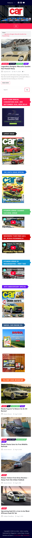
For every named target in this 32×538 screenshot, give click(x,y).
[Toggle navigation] (16, 26)
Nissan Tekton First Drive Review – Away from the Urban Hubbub (14, 478)
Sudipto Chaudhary (9, 516)
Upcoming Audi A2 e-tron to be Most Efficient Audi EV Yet (15, 512)
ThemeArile (26, 535)
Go (27, 90)
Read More (5, 83)
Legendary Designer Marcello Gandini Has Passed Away (15, 67)
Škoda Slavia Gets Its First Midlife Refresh (14, 445)
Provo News (17, 535)
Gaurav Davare (8, 414)
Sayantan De (7, 71)
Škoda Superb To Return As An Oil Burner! (14, 409)
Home (4, 32)
